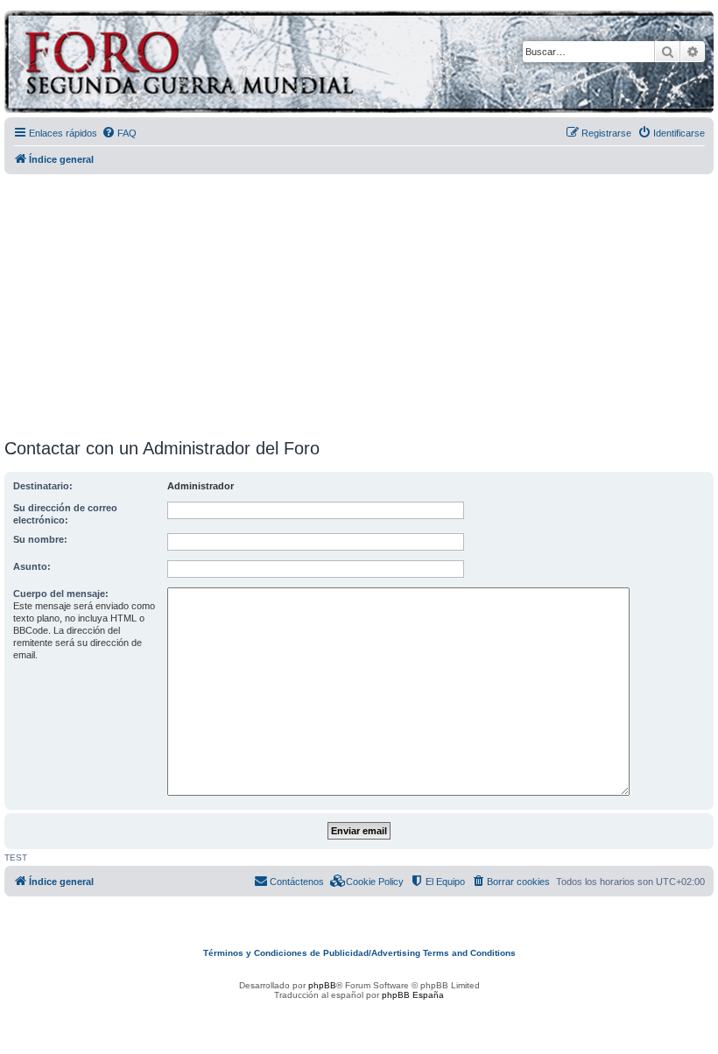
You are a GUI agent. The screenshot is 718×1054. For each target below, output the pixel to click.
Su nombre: (40, 539)
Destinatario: (43, 486)
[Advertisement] (361, 300)
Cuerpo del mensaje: (61, 593)
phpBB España (413, 995)
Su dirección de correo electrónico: (65, 513)
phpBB (322, 985)
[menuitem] (119, 133)
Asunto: (32, 566)
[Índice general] (258, 64)
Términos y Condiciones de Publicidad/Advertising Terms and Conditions (359, 953)
